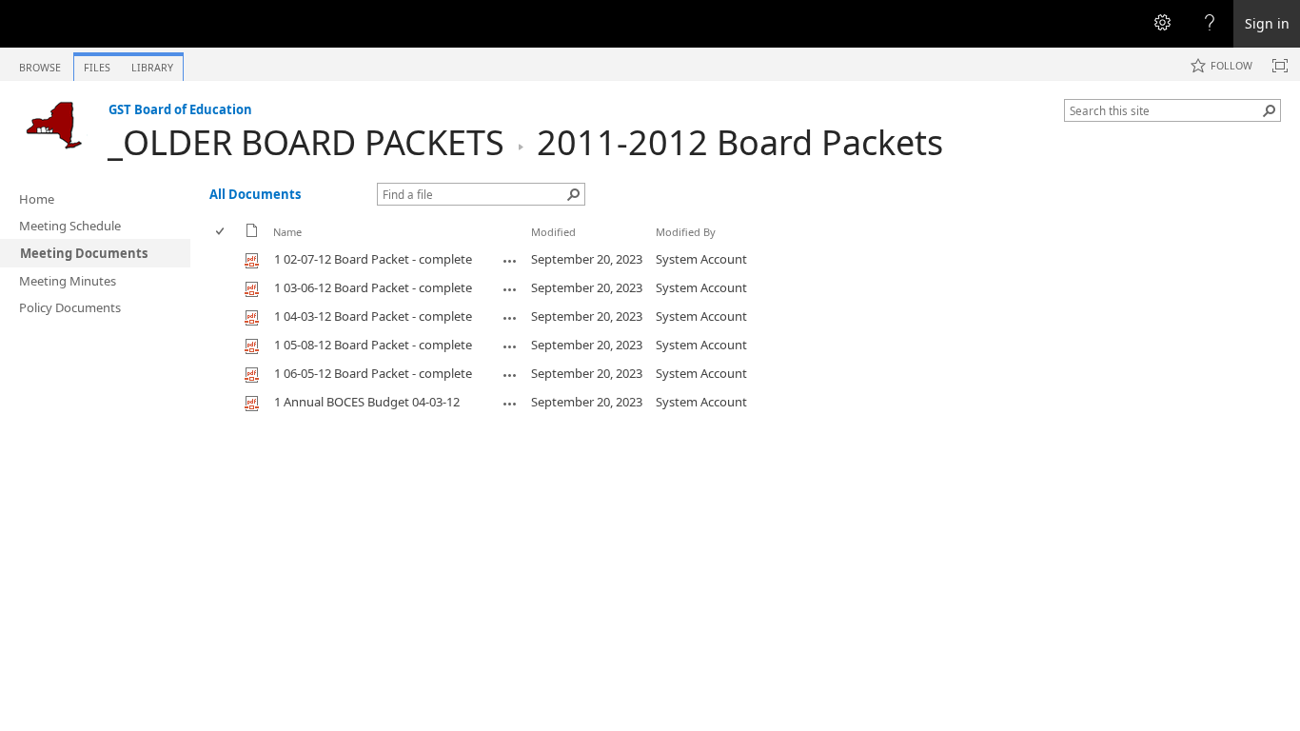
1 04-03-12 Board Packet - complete (373, 316)
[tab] (40, 63)
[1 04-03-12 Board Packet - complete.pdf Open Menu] (510, 318)
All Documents (255, 194)
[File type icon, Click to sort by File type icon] (252, 234)
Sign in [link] (1267, 23)
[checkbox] (221, 232)
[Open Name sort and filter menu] (280, 246)
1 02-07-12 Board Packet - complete (373, 258)
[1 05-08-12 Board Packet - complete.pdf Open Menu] (510, 346)
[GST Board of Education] (54, 124)
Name (287, 232)
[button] (1269, 110)
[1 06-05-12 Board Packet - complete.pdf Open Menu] (510, 375)
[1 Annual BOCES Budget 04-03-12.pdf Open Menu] (510, 403)
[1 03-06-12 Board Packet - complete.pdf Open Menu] (510, 289)
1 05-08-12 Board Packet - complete (373, 344)
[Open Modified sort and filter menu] (538, 246)
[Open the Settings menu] (1162, 24)
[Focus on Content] (1280, 65)
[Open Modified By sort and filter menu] (663, 246)
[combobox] (1165, 110)
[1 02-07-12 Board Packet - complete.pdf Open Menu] (510, 260)
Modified (553, 232)
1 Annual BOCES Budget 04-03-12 (367, 401)
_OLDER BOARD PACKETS (306, 142)
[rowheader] (224, 260)
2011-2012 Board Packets (740, 142)
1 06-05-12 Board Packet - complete (373, 373)
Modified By (686, 232)
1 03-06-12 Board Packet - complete (373, 287)
